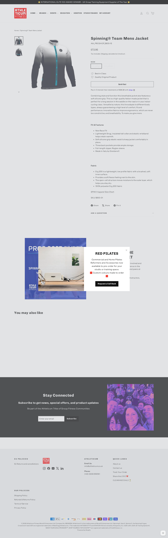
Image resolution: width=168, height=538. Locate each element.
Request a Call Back (107, 284)
